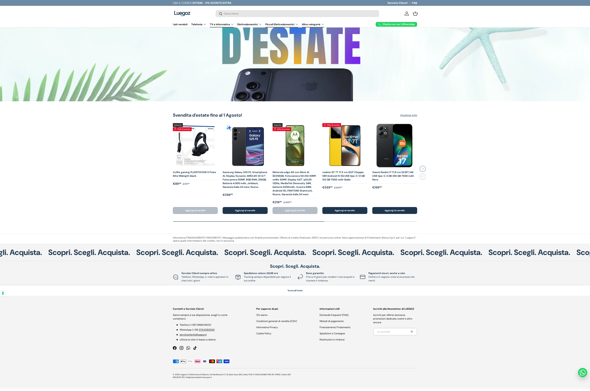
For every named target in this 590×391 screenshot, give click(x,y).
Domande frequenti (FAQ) (334, 315)
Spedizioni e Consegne (332, 333)
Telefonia (196, 24)
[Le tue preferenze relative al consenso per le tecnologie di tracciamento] (3, 293)
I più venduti (180, 24)
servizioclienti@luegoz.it (193, 334)
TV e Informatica (220, 24)
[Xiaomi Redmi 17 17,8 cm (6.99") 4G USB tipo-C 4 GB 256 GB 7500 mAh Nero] (394, 145)
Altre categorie (311, 24)
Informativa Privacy (267, 327)
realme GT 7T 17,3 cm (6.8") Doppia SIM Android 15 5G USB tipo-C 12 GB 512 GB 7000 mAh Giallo (343, 176)
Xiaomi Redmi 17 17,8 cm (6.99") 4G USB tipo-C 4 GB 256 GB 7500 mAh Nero (393, 176)
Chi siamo (261, 315)
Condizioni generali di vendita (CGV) (276, 321)
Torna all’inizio (295, 290)
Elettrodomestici (247, 24)
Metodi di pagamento (332, 321)
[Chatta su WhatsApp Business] (582, 372)
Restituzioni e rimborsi (332, 339)
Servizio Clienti (397, 3)
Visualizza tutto (408, 115)
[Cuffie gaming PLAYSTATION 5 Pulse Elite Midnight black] (195, 145)
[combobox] (297, 13)
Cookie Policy (263, 333)
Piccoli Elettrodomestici (279, 24)
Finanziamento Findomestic (335, 327)
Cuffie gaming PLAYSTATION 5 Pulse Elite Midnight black (194, 174)
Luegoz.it (184, 374)
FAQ (414, 3)
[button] (415, 13)
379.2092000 (207, 329)
